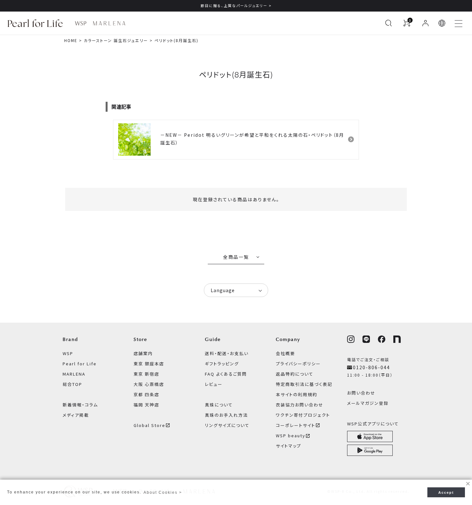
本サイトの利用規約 (296, 394)
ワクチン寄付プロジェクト (303, 415)
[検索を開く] (388, 23)
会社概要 (285, 353)
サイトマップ (288, 446)
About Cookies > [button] (163, 492)
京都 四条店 (146, 394)
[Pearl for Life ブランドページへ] (37, 23)
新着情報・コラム (80, 405)
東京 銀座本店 (149, 364)
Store (140, 339)
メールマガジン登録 (368, 403)
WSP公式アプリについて (373, 424)
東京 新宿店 (146, 374)
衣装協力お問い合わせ (299, 405)
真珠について (219, 405)
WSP (68, 353)
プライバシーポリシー (298, 364)
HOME (70, 40)
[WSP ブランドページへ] (80, 23)
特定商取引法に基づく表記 (304, 384)
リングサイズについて (227, 425)
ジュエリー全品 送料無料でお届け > (393, 5)
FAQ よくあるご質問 (226, 374)
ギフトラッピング (222, 364)
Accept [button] (446, 492)
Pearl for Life (80, 364)
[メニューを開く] (458, 23)
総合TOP (72, 384)
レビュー (214, 384)
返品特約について (294, 374)
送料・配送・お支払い (227, 353)
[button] (442, 23)
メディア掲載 (76, 415)
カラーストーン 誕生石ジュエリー (116, 40)
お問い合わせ (361, 393)
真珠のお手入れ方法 (226, 415)
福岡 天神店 (146, 405)
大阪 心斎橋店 (149, 384)
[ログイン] (425, 23)
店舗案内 (143, 353)
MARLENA (74, 374)
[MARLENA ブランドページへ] (109, 23)
